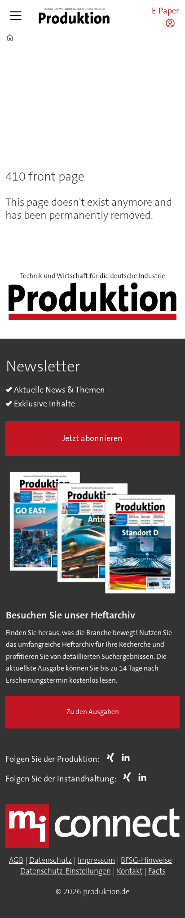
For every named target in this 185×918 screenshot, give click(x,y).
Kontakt (129, 871)
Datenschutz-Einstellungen (65, 871)
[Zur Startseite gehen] (74, 15)
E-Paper (165, 10)
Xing (112, 757)
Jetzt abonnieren (92, 438)
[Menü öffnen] (15, 16)
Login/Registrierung (172, 22)
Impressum (96, 860)
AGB (16, 860)
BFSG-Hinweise (146, 860)
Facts (156, 871)
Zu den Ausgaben (92, 711)
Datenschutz (50, 860)
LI (128, 757)
